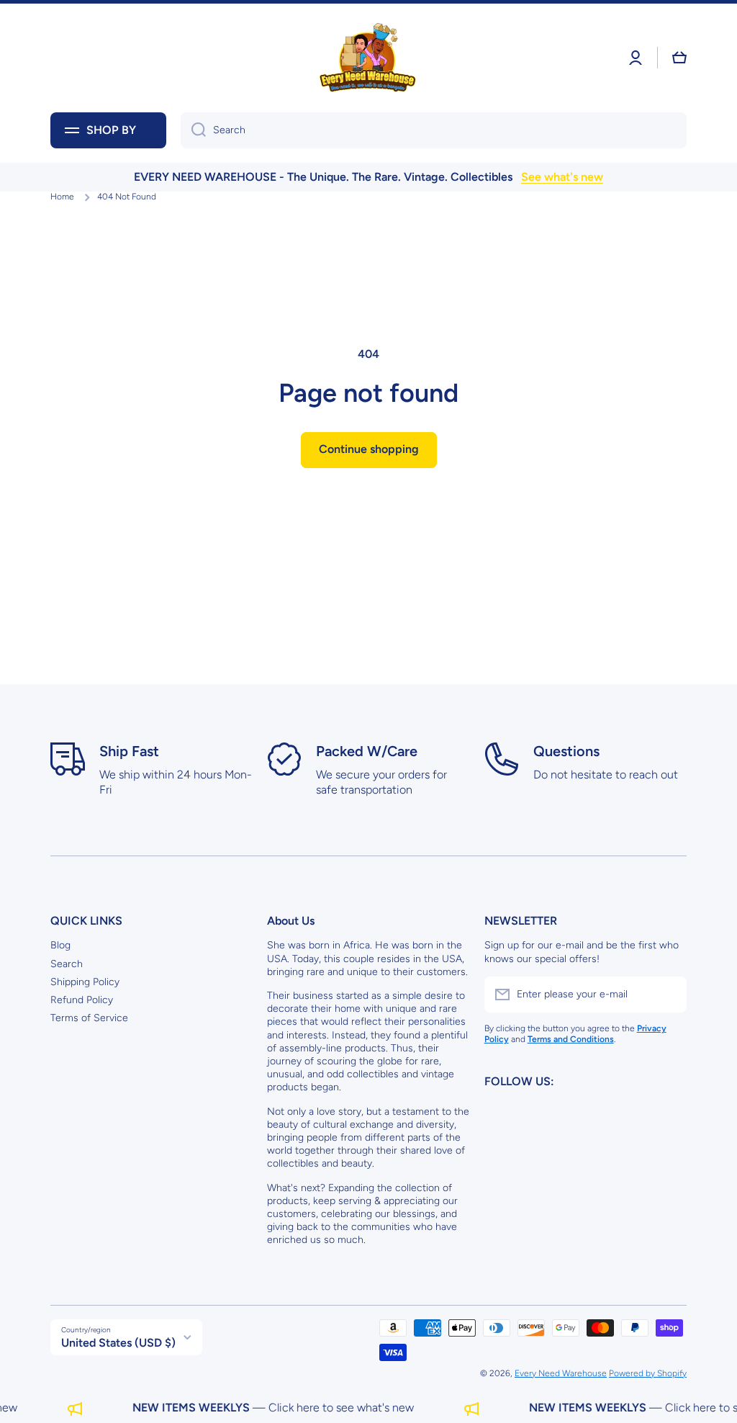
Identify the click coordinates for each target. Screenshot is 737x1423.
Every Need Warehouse (561, 1373)
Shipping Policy (84, 982)
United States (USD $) (118, 1343)
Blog (60, 945)
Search (66, 964)
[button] (679, 57)
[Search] (193, 130)
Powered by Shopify (648, 1373)
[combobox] (434, 130)
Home (62, 197)
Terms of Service (89, 1018)
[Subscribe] (669, 995)
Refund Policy (81, 1000)
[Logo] (368, 58)
